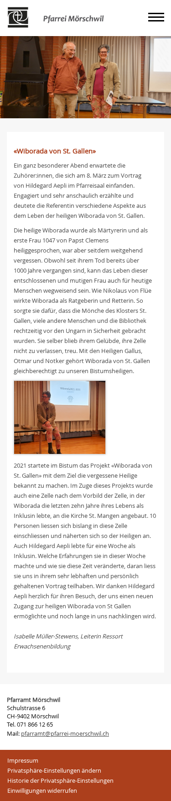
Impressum (22, 760)
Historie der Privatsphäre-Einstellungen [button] (60, 780)
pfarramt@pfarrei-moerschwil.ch (65, 733)
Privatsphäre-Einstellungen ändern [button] (54, 770)
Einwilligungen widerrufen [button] (42, 790)
